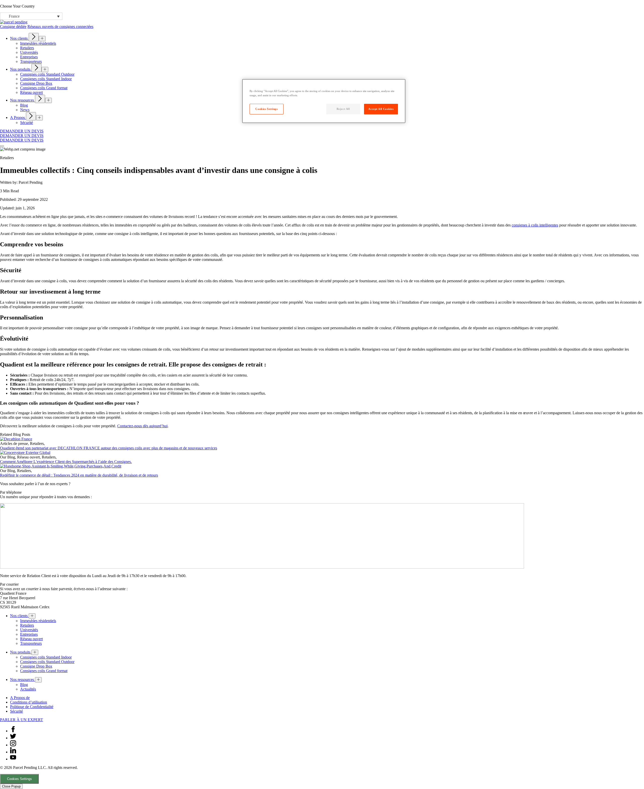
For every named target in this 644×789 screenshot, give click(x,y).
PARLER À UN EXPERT (21, 720)
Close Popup (11, 786)
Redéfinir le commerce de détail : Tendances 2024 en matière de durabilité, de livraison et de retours (79, 475)
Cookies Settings (19, 779)
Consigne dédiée (13, 26)
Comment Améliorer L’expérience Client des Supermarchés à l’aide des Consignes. (66, 461)
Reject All (343, 108)
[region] (324, 101)
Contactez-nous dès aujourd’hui (142, 426)
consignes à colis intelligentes (535, 225)
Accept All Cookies (380, 108)
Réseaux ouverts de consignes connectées (60, 26)
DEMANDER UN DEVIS (22, 131)
